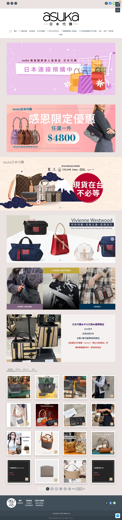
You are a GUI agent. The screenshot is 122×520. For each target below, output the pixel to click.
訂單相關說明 (29, 505)
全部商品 (29, 500)
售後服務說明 (39, 505)
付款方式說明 (39, 500)
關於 (20, 500)
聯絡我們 (20, 503)
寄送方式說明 (39, 503)
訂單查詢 (29, 503)
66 (61, 489)
